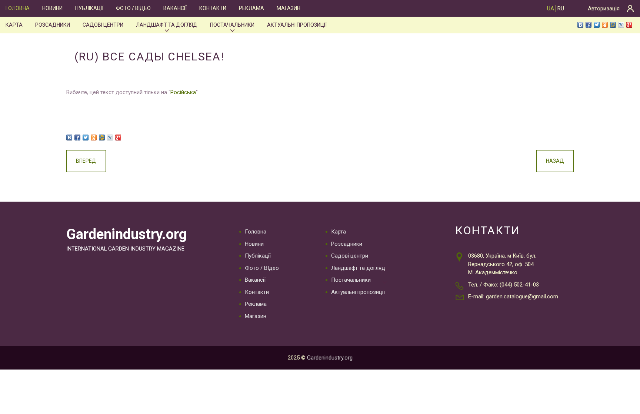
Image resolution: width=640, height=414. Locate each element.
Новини (52, 8)
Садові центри (103, 25)
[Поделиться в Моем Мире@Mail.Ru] (613, 25)
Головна (18, 8)
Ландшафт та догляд (166, 25)
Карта (14, 25)
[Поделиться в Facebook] (588, 25)
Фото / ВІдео (133, 8)
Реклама (251, 8)
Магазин (288, 8)
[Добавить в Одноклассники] (605, 25)
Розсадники (52, 25)
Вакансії (175, 8)
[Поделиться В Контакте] (580, 25)
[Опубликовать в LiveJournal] (621, 25)
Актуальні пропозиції (297, 25)
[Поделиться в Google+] (629, 25)
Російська (183, 92)
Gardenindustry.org (126, 234)
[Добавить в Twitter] (597, 25)
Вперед (86, 161)
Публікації (89, 8)
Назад (555, 161)
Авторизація (604, 8)
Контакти (212, 8)
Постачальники (232, 25)
